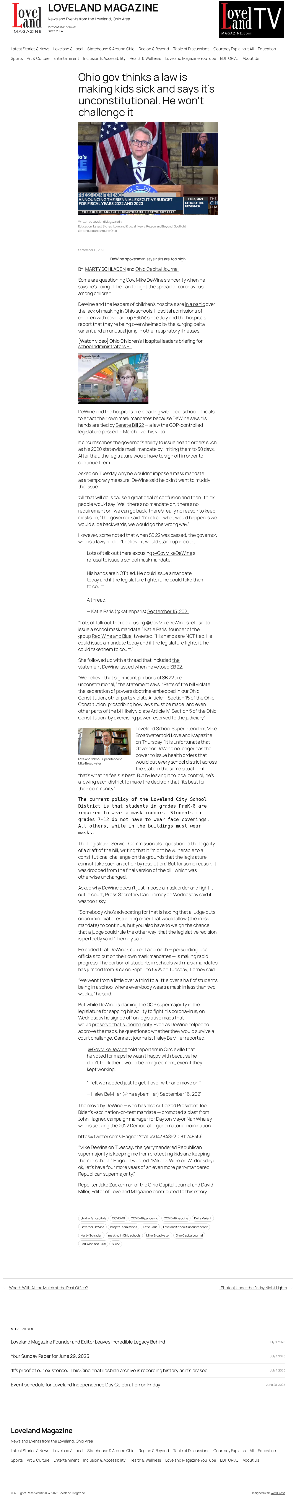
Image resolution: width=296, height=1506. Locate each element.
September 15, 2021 (168, 611)
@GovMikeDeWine (172, 553)
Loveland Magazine (106, 221)
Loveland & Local (124, 226)
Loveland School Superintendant (185, 1227)
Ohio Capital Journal (157, 269)
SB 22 (116, 1244)
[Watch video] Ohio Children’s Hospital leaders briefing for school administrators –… (140, 344)
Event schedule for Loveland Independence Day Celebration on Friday (85, 1385)
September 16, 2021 (181, 1094)
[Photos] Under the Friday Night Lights (253, 1287)
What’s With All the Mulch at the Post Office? (48, 1287)
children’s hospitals (93, 1218)
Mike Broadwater (158, 1235)
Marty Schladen (91, 1235)
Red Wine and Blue (112, 636)
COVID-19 (118, 1218)
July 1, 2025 (277, 1356)
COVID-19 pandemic (144, 1218)
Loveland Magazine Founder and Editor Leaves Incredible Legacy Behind (88, 1342)
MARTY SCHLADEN (105, 269)
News (141, 226)
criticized (166, 1105)
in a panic (195, 304)
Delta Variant (203, 1218)
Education (85, 226)
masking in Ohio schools (124, 1235)
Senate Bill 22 (129, 425)
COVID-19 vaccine (176, 1218)
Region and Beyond (159, 226)
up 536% (136, 317)
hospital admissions (123, 1227)
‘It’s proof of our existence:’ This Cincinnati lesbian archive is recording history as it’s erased (109, 1370)
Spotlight (180, 226)
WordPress (278, 1493)
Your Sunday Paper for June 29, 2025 (50, 1356)
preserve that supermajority (122, 1024)
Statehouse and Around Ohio (97, 231)
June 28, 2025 (275, 1385)
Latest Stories (102, 226)
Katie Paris (150, 1227)
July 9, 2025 (277, 1342)
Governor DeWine (92, 1227)
